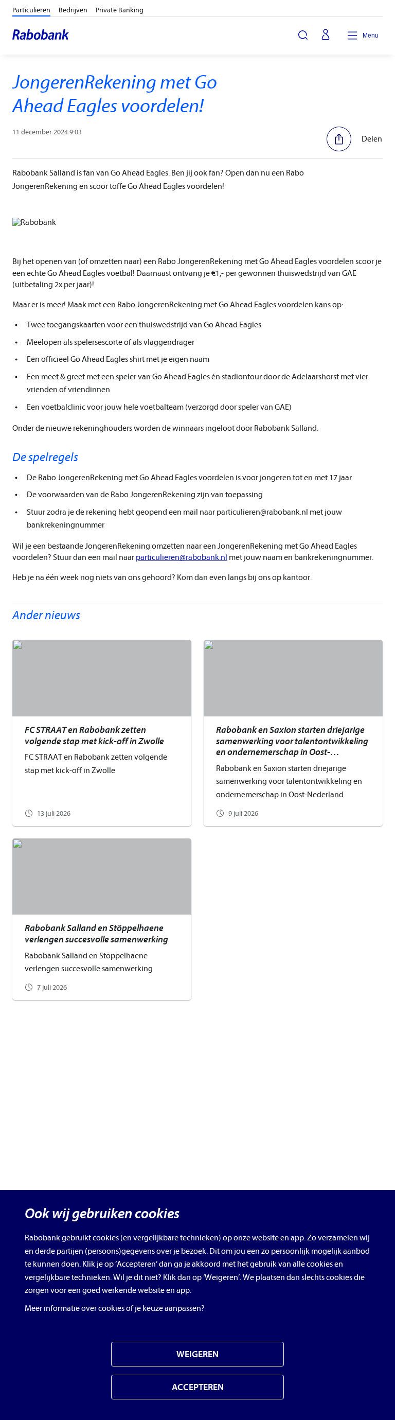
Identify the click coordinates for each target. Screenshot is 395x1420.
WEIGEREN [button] (197, 1354)
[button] (354, 139)
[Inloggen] (325, 35)
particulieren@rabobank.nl (181, 557)
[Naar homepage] (41, 35)
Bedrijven (73, 10)
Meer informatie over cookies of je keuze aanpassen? (115, 1308)
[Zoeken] (303, 35)
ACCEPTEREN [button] (198, 1387)
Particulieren (31, 10)
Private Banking (119, 10)
